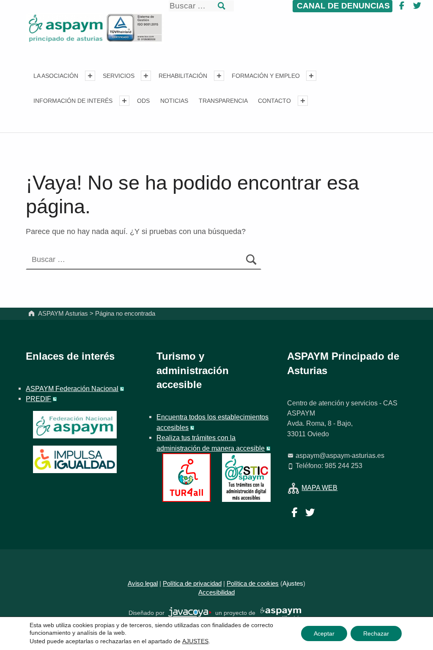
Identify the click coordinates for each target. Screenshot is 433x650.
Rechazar (376, 633)
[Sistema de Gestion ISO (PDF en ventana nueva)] (134, 27)
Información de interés (72, 100)
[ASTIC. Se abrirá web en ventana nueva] (246, 477)
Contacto (274, 100)
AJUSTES (195, 641)
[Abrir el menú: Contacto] (303, 101)
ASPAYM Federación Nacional (72, 388)
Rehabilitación (183, 75)
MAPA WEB (319, 487)
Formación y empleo (266, 75)
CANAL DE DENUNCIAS (342, 5)
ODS (143, 100)
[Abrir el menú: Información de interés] (124, 101)
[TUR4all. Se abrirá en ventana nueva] (186, 477)
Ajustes (292, 583)
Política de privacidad (192, 583)
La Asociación (55, 75)
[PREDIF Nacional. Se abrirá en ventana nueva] (75, 459)
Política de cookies (253, 583)
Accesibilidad (216, 592)
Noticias (174, 100)
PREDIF (38, 398)
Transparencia (223, 100)
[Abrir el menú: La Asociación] (90, 76)
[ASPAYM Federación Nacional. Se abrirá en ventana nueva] (75, 424)
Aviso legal (143, 583)
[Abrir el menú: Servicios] (146, 76)
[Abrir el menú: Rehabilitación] (219, 76)
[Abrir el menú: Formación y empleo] (311, 76)
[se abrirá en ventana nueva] (190, 612)
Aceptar (324, 633)
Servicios (118, 75)
